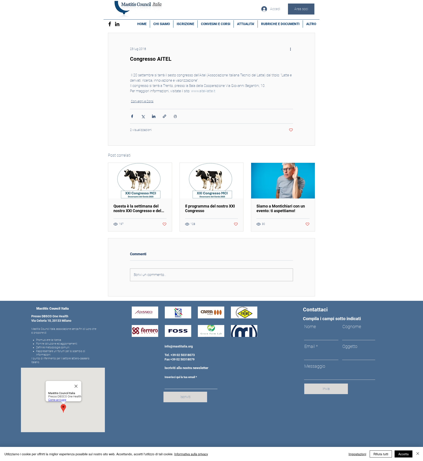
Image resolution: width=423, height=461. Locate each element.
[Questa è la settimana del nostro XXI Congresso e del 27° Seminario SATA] (140, 180)
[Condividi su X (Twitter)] (143, 116)
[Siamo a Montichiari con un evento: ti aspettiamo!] (283, 180)
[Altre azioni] (290, 48)
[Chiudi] (417, 453)
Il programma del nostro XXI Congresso (210, 208)
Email (309, 346)
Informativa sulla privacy (191, 454)
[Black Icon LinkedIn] (117, 24)
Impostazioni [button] (357, 454)
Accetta (403, 454)
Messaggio (314, 366)
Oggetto (349, 346)
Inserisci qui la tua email (180, 377)
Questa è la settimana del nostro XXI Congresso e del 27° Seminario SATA (137, 208)
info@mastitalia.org (179, 346)
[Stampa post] (175, 116)
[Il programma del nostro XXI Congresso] (211, 180)
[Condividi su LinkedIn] (154, 116)
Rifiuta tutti (380, 454)
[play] (248, 333)
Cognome (351, 326)
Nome (310, 326)
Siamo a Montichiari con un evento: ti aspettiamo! (280, 208)
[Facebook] (110, 24)
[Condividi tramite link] (164, 116)
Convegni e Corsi (142, 101)
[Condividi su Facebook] (132, 116)
